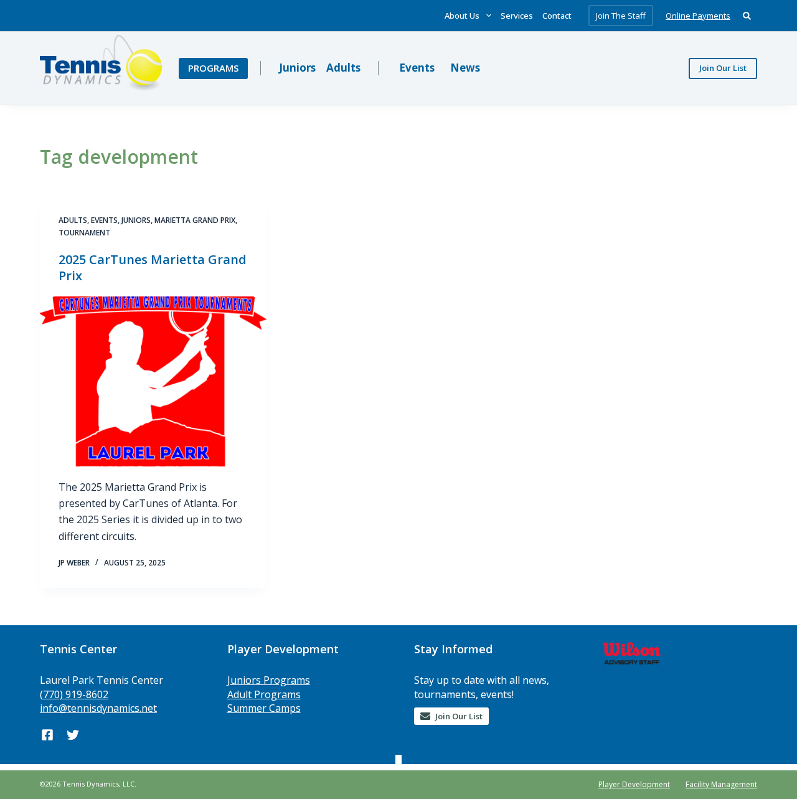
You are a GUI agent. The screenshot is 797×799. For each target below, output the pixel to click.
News (465, 67)
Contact (557, 15)
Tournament (84, 232)
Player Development (634, 785)
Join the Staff (621, 15)
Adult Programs (264, 694)
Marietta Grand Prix (194, 220)
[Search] (747, 16)
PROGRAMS (213, 68)
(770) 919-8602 (74, 694)
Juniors (297, 67)
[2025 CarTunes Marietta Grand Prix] (153, 381)
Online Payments (698, 15)
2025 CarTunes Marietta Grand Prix (153, 267)
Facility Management (721, 785)
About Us (462, 15)
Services (517, 15)
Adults (343, 67)
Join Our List (723, 67)
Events (417, 67)
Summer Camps (264, 708)
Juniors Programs (268, 680)
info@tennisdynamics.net (98, 708)
